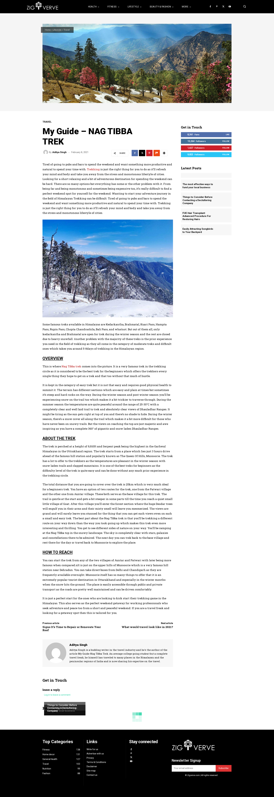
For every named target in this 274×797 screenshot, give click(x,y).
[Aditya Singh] (46, 152)
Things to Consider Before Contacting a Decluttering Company (62, 708)
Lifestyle (57, 29)
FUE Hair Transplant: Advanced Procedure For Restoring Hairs (197, 216)
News (50, 702)
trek (78, 366)
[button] (243, 6)
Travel (66, 29)
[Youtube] (229, 6)
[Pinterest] (216, 6)
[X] (223, 6)
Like (227, 135)
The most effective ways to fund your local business (198, 186)
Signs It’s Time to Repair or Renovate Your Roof (71, 628)
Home (48, 29)
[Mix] (156, 153)
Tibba (71, 366)
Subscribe (223, 768)
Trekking (93, 169)
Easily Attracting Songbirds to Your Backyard (198, 230)
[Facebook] (210, 6)
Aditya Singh (59, 152)
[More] (164, 153)
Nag (65, 366)
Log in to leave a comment (57, 695)
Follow (225, 141)
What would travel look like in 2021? (147, 627)
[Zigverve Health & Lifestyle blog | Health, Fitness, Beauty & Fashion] (53, 6)
